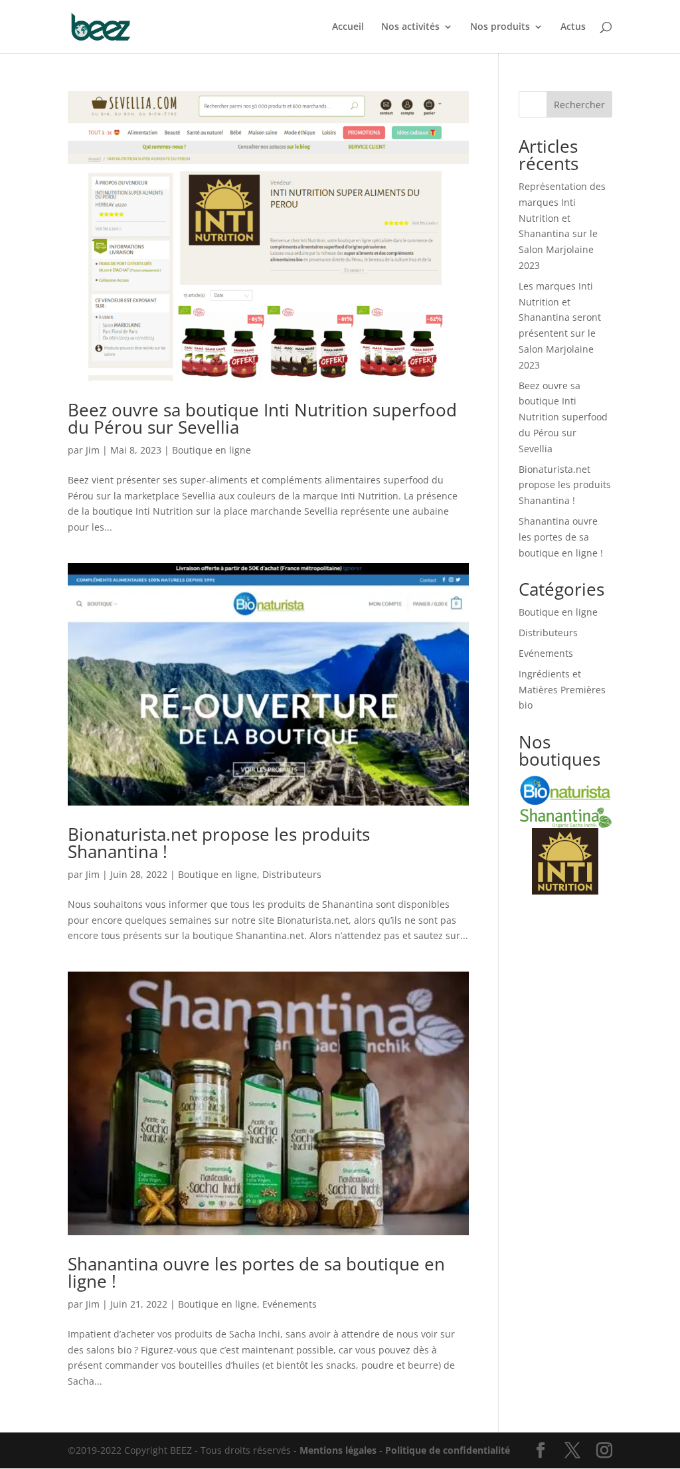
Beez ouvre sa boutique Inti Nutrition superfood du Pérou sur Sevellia (262, 418)
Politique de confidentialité (447, 1450)
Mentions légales (338, 1450)
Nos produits (500, 27)
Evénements (289, 1304)
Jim (93, 450)
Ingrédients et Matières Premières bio (562, 689)
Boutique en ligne (211, 450)
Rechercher (579, 104)
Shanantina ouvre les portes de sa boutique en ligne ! (256, 1272)
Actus (573, 27)
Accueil (348, 27)
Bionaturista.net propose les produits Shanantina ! (219, 842)
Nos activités (410, 27)
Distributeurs (291, 874)
